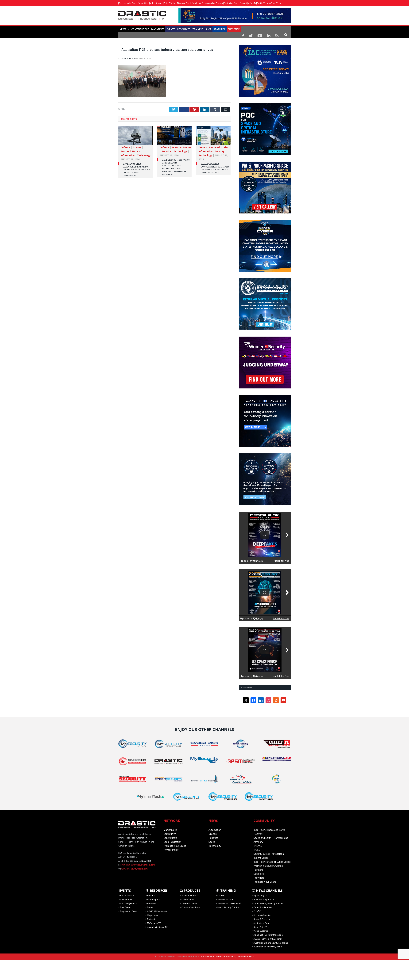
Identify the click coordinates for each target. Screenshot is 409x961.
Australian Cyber (231, 3)
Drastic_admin (128, 58)
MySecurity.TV (154, 923)
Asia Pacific (186, 3)
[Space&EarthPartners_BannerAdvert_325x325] (265, 446)
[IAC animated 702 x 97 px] (234, 22)
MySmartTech (275, 3)
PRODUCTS (191, 891)
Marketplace (170, 829)
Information (128, 155)
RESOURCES (183, 29)
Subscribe (234, 29)
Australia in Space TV (157, 927)
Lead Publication (172, 841)
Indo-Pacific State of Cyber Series (272, 861)
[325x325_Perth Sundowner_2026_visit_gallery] (265, 212)
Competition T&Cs (245, 956)
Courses (221, 895)
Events (170, 29)
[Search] (286, 35)
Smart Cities (143, 3)
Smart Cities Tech (262, 927)
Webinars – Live (225, 899)
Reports (151, 895)
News (123, 29)
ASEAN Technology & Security (268, 938)
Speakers (259, 873)
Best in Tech (262, 3)
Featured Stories (130, 151)
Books (150, 907)
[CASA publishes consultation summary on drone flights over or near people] (213, 137)
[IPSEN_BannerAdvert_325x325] (265, 504)
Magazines (157, 29)
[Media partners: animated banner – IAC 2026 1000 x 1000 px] (265, 96)
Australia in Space (262, 923)
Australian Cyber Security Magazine (271, 942)
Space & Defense (262, 919)
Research (151, 903)
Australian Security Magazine (268, 946)
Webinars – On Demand (229, 903)
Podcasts (151, 919)
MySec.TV (252, 3)
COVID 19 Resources (157, 911)
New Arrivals (126, 899)
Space (135, 3)
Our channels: (125, 3)
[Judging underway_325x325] (265, 387)
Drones (137, 147)
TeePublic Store (189, 903)
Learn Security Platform (228, 907)
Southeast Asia (199, 3)
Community (169, 833)
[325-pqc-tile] (265, 154)
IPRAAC (258, 845)
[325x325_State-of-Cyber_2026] (265, 271)
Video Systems (156, 3)
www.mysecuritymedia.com (134, 868)
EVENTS (124, 891)
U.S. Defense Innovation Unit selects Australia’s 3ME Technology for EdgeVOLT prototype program (176, 167)
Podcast (243, 3)
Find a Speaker (127, 895)
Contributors (140, 29)
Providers (259, 877)
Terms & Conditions (225, 956)
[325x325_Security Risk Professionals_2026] (265, 329)
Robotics (213, 837)
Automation (214, 829)
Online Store (187, 899)
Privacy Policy (170, 849)
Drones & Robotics (262, 915)
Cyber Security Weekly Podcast (269, 903)
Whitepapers (153, 899)
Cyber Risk (176, 3)
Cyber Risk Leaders (263, 907)
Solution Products (190, 895)
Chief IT (167, 3)
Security (166, 151)
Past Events (125, 907)
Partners (258, 869)
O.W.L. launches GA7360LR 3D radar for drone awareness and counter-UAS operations (136, 169)
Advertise (220, 29)
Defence (125, 147)
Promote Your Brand (174, 845)
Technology (144, 155)
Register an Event (128, 911)
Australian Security (214, 3)
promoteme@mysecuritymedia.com (137, 864)
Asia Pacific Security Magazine (268, 934)
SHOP (208, 29)
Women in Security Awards (268, 865)
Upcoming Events (128, 903)
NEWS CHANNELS (269, 891)
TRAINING (197, 29)
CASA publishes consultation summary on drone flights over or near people (215, 168)
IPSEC (257, 849)
